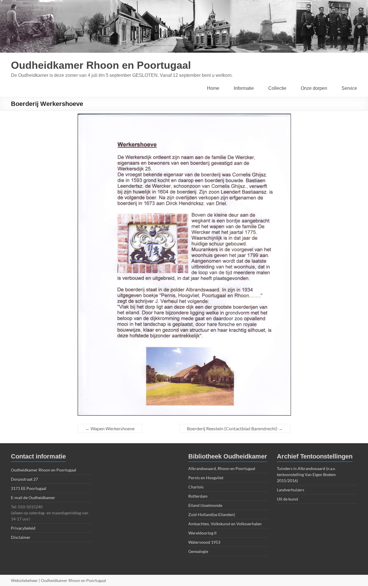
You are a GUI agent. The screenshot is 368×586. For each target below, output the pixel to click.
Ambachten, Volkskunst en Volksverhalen (225, 523)
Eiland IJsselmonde (205, 505)
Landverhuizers (290, 489)
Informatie (244, 88)
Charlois (196, 486)
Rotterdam (198, 496)
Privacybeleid (23, 528)
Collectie (277, 88)
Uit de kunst (287, 498)
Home (213, 88)
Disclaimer (20, 537)
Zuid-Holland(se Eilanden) (211, 514)
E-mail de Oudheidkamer (33, 497)
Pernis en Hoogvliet (205, 477)
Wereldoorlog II (202, 532)
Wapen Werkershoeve (110, 428)
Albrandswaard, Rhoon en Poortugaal (221, 468)
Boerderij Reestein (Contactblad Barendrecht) (235, 428)
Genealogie (198, 551)
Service (349, 88)
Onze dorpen (314, 88)
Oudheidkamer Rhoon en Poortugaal (101, 65)
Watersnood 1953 (204, 542)
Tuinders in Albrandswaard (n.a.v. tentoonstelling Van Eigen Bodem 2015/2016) (306, 474)
